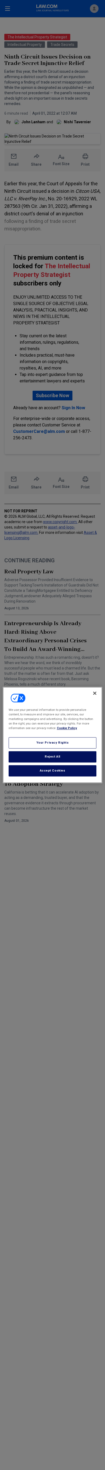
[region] (53, 735)
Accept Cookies (52, 771)
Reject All (52, 757)
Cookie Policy (67, 728)
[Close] (95, 693)
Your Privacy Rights (52, 743)
